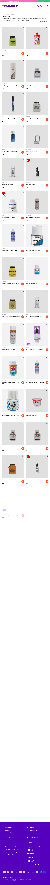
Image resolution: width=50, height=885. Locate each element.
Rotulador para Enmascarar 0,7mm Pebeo (10, 118)
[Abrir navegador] (3, 5)
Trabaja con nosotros (10, 835)
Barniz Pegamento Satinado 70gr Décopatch (11, 52)
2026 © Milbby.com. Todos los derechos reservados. (12, 877)
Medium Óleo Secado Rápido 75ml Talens (34, 448)
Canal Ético (28, 879)
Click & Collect (30, 842)
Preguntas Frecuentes (32, 839)
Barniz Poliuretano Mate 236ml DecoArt (10, 250)
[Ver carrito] (47, 6)
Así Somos (7, 830)
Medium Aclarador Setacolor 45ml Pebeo (10, 415)
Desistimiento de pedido (32, 837)
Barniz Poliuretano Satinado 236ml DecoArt (35, 382)
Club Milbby (8, 837)
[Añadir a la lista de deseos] (23, 28)
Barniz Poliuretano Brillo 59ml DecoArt (10, 151)
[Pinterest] (32, 864)
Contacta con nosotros (32, 832)
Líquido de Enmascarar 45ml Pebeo (33, 250)
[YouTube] (35, 864)
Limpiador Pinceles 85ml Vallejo (8, 217)
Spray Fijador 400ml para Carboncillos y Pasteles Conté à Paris (10, 86)
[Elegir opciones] (47, 218)
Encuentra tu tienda (9, 832)
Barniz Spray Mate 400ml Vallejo (8, 184)
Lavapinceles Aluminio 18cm (31, 151)
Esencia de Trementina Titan (32, 283)
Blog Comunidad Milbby (11, 852)
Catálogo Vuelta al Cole (11, 854)
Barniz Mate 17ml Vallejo (31, 184)
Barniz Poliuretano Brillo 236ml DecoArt (34, 514)
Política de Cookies (5, 879)
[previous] (3, 1)
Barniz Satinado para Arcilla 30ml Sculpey (10, 514)
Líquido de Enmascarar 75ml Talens (33, 85)
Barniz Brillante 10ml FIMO (31, 52)
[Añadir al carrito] (22, 53)
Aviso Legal (21, 879)
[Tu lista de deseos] (44, 6)
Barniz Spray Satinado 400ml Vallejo (33, 316)
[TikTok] (38, 864)
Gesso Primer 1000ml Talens (31, 415)
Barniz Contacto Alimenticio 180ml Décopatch (11, 283)
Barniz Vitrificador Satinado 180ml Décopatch (11, 316)
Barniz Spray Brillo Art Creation (8, 349)
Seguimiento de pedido (32, 830)
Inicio (4, 14)
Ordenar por (43, 21)
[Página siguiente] (31, 820)
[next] (47, 1)
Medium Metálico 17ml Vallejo (32, 481)
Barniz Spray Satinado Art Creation (33, 217)
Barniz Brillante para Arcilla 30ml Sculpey (34, 349)
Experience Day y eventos (11, 849)
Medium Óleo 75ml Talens (7, 448)
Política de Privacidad (13, 879)
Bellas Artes (8, 14)
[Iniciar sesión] (41, 6)
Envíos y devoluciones (32, 835)
